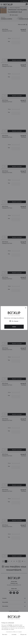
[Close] (26, 308)
